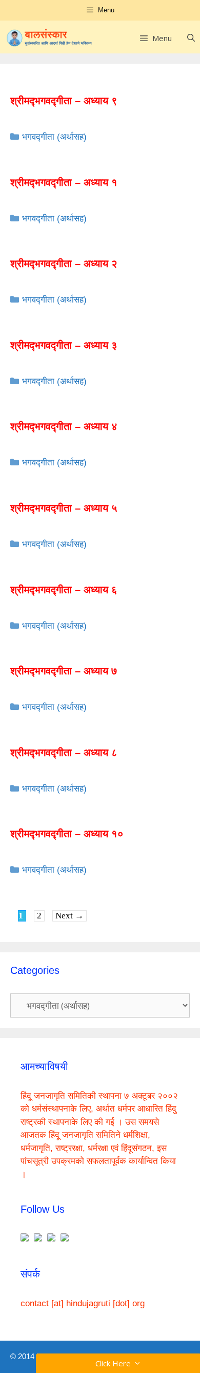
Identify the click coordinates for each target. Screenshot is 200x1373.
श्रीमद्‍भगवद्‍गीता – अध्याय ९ (63, 100)
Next (69, 915)
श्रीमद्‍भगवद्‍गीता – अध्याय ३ (63, 345)
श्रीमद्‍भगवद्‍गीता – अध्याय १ (63, 182)
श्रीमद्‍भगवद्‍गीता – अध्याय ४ (63, 426)
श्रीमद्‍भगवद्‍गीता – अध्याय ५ (63, 508)
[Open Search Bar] (191, 38)
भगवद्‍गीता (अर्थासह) (54, 137)
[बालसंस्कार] (49, 38)
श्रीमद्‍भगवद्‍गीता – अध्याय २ (63, 263)
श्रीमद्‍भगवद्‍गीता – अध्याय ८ (63, 752)
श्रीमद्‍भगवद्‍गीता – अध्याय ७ (63, 670)
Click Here (115, 1363)
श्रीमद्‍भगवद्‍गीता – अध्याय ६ (63, 589)
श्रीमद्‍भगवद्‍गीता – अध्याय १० (67, 833)
